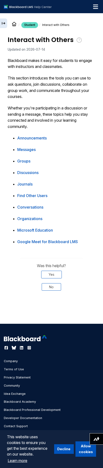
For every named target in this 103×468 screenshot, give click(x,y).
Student (29, 25)
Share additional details (51, 310)
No (51, 287)
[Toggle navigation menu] (95, 7)
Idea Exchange (15, 394)
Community (12, 385)
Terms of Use (14, 369)
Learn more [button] (17, 460)
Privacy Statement (17, 377)
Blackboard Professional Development (32, 410)
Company (11, 361)
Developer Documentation (23, 418)
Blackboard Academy (20, 401)
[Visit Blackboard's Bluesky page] (14, 347)
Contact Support (16, 426)
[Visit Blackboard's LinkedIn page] (22, 347)
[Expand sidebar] (3, 23)
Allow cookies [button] (86, 449)
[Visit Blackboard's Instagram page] (29, 347)
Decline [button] (63, 449)
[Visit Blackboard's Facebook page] (7, 347)
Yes (51, 274)
